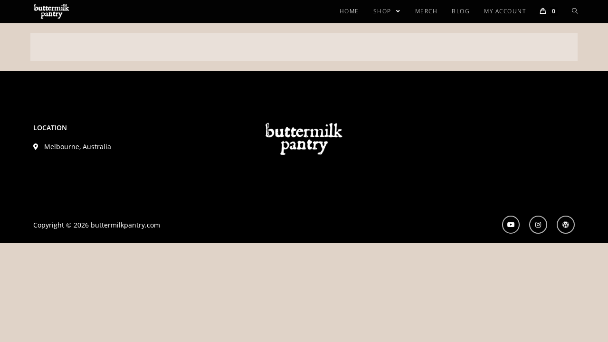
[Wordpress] (566, 225)
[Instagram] (538, 225)
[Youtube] (511, 225)
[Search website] (575, 11)
